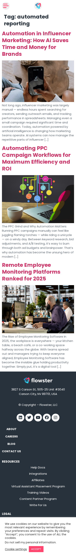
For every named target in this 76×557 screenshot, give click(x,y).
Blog (11, 444)
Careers (11, 436)
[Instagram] (55, 417)
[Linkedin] (20, 417)
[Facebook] (47, 417)
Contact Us (11, 451)
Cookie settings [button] (16, 549)
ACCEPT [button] (36, 549)
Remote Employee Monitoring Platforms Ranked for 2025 (31, 271)
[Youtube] (38, 417)
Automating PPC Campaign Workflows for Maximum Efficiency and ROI (36, 158)
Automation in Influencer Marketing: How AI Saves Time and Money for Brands (36, 44)
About (11, 429)
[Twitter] (29, 417)
